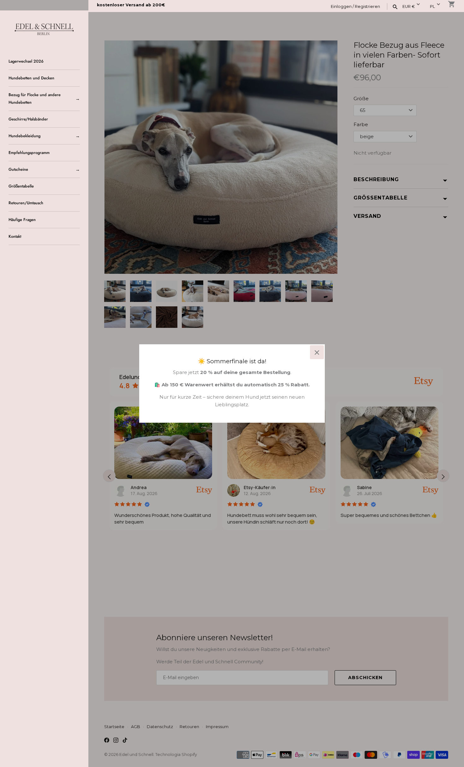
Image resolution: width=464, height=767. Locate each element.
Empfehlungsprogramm (29, 153)
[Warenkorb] (451, 4)
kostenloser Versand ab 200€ (131, 5)
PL (432, 6)
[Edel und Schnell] (44, 28)
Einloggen (341, 6)
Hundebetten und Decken (31, 78)
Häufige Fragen (22, 220)
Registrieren (367, 6)
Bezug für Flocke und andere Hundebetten (35, 98)
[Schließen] (317, 352)
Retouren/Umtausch (26, 203)
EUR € (408, 6)
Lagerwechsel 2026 (26, 61)
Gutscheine (18, 169)
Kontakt (15, 236)
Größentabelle (21, 186)
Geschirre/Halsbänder (28, 119)
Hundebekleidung (24, 136)
